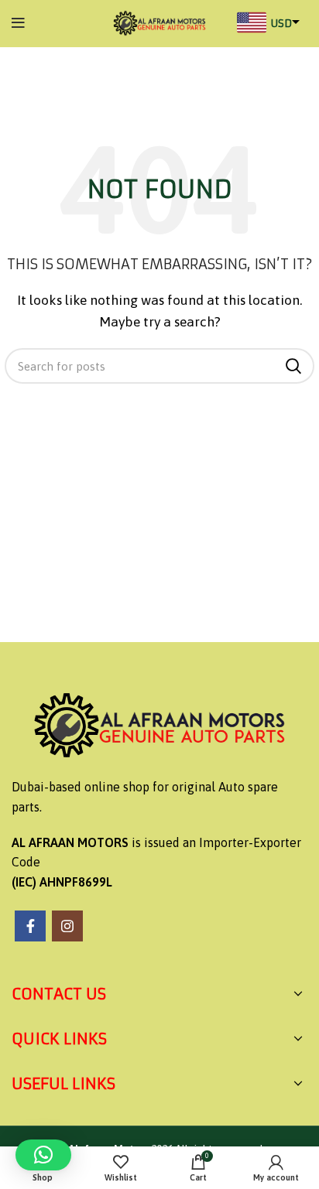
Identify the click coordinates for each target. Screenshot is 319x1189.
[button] (43, 1154)
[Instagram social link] (67, 926)
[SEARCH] (293, 366)
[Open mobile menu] (18, 23)
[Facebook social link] (30, 926)
